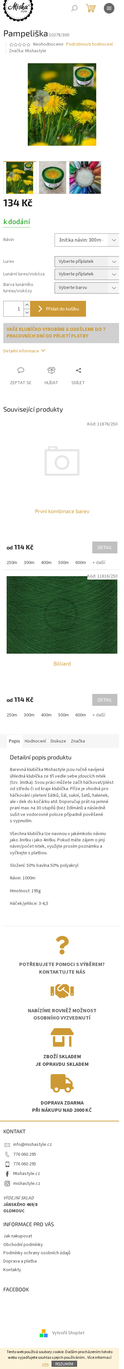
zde (45, 1364)
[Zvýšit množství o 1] (26, 305)
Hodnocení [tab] (35, 741)
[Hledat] (74, 8)
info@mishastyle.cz (32, 1144)
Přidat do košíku (62, 308)
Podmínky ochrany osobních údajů (36, 1253)
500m (63, 562)
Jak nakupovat (17, 1236)
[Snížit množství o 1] (26, 312)
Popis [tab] (14, 741)
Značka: (27, 51)
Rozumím (64, 1363)
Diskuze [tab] (58, 741)
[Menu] (109, 8)
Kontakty (12, 1270)
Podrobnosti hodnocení (89, 44)
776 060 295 (24, 1154)
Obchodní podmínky (23, 1244)
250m (12, 562)
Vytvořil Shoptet (68, 1333)
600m (80, 562)
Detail (105, 547)
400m (46, 562)
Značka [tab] (78, 741)
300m (29, 562)
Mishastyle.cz (26, 1173)
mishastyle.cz (26, 1183)
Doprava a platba (20, 1261)
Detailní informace (21, 351)
